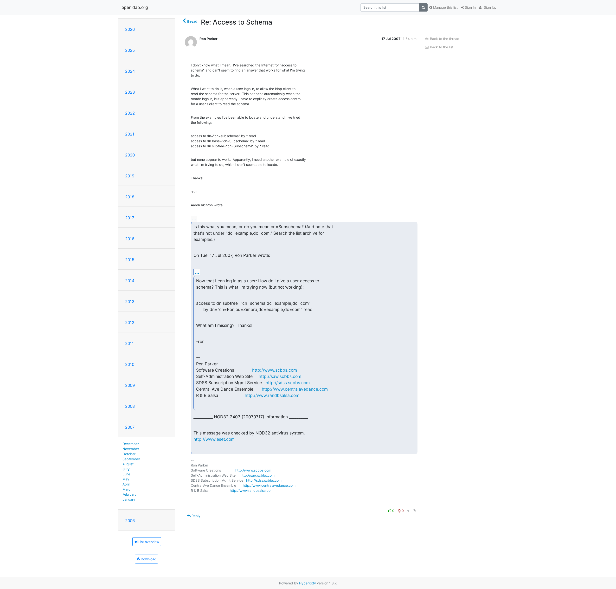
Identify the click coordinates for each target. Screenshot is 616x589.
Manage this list (445, 7)
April (125, 484)
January (128, 499)
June (126, 474)
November (130, 449)
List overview (148, 542)
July (125, 469)
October (128, 454)
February (129, 494)
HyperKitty (307, 583)
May (125, 479)
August (128, 464)
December (130, 444)
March (127, 489)
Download (148, 559)
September (131, 459)
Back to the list (441, 47)
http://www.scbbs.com (274, 370)
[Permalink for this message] (414, 511)
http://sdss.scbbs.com (288, 382)
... (194, 218)
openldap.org (135, 7)
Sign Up (489, 7)
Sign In (470, 7)
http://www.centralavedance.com (295, 389)
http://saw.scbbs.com (280, 376)
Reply (195, 516)
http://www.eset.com (214, 439)
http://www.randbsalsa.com (272, 395)
